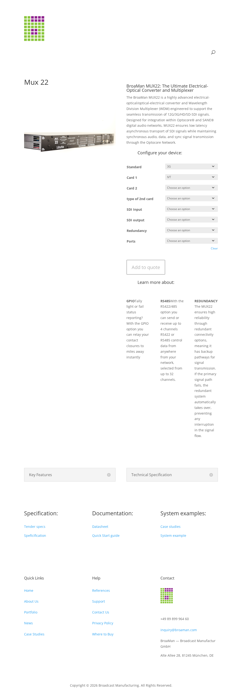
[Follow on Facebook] (164, 667)
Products (153, 23)
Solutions (177, 23)
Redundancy (137, 230)
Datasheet (100, 526)
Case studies (170, 526)
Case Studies (34, 634)
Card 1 (132, 177)
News (137, 23)
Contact (207, 41)
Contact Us (100, 612)
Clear (214, 248)
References (101, 590)
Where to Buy (102, 634)
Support (189, 41)
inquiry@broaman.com (178, 630)
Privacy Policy (102, 623)
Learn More (204, 23)
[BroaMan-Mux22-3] (70, 181)
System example (173, 535)
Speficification (35, 535)
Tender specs (34, 526)
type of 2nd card (140, 199)
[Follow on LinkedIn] (183, 667)
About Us (31, 601)
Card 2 (132, 188)
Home (28, 590)
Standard (134, 167)
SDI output (135, 220)
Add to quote (146, 267)
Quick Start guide (106, 535)
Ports (131, 241)
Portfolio (30, 612)
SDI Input (134, 209)
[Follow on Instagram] (173, 667)
